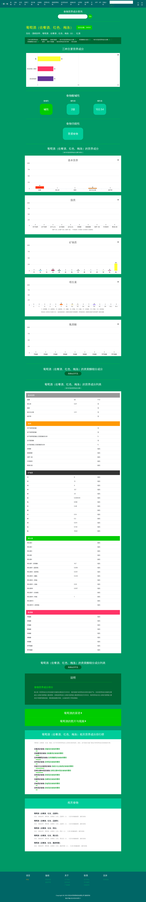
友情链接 (106, 879)
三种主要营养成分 (32, 39)
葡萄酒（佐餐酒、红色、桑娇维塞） (47, 843)
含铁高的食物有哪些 (52, 788)
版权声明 (48, 882)
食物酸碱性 (44, 39)
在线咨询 (86, 885)
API (100, 2)
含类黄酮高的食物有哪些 (57, 758)
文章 (91, 3)
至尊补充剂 (46, 3)
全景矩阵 (80, 3)
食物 (11, 3)
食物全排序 (73, 3)
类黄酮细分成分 (85, 39)
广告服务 (67, 885)
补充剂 (20, 3)
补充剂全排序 (64, 3)
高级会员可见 (73, 374)
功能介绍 (104, 3)
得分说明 (74, 41)
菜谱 (43, 41)
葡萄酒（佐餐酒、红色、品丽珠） (46, 813)
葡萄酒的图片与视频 (72, 721)
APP (96, 2)
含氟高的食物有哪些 (52, 749)
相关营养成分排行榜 (63, 41)
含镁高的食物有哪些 (52, 775)
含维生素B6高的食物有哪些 (60, 771)
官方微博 (86, 882)
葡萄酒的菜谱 (72, 713)
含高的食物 (39, 749)
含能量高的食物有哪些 (54, 753)
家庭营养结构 (55, 3)
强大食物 (33, 3)
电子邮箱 (86, 879)
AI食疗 (15, 3)
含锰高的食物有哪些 (52, 783)
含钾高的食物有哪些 (52, 762)
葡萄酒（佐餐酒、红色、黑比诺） (46, 835)
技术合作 (67, 882)
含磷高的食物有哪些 (52, 779)
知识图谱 (87, 3)
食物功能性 (53, 39)
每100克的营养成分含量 (68, 39)
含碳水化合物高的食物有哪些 (62, 766)
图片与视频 (50, 41)
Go (112, 5)
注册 (138, 4)
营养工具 (26, 3)
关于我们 (67, 879)
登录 (142, 4)
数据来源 (48, 879)
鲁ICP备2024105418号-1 (73, 898)
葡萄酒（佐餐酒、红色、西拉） (46, 828)
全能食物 (40, 3)
